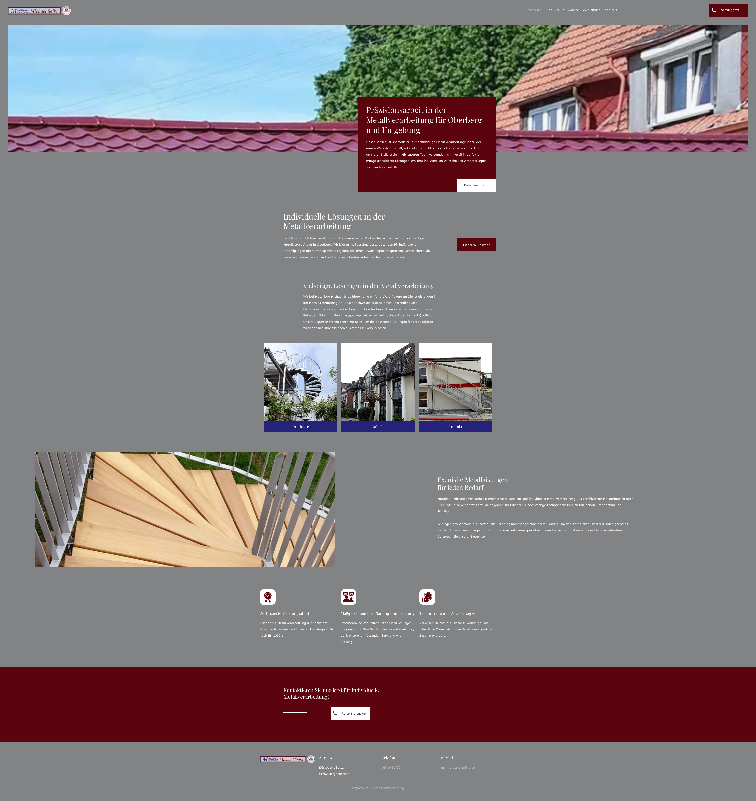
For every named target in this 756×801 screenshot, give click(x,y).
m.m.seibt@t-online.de (458, 767)
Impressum (360, 788)
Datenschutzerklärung (387, 788)
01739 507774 (392, 767)
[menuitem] (533, 10)
